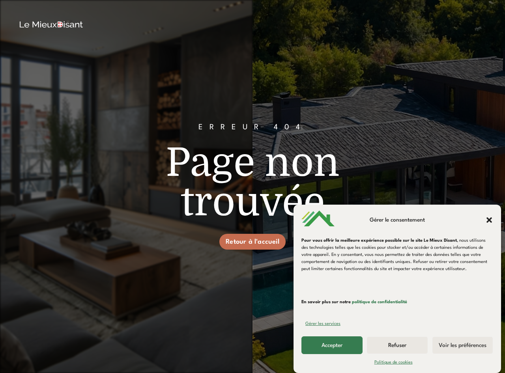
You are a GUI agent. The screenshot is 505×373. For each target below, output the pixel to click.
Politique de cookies (393, 362)
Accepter (332, 345)
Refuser (397, 345)
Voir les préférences (462, 345)
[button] (489, 220)
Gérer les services (322, 324)
